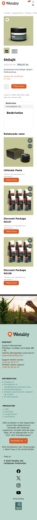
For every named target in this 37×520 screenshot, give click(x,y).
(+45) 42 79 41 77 (10, 362)
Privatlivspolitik (11, 397)
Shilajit (28, 13)
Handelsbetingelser (13, 389)
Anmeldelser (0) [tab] (13, 107)
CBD (6, 409)
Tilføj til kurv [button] (11, 180)
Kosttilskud (9, 417)
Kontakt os (9, 382)
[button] (7, 19)
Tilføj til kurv (19, 86)
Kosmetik (8, 412)
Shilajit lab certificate (13, 76)
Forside (7, 13)
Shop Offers (21, 95)
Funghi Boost (10, 414)
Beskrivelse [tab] (11, 103)
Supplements (17, 13)
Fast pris (14, 97)
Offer (19, 97)
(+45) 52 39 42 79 (10, 367)
